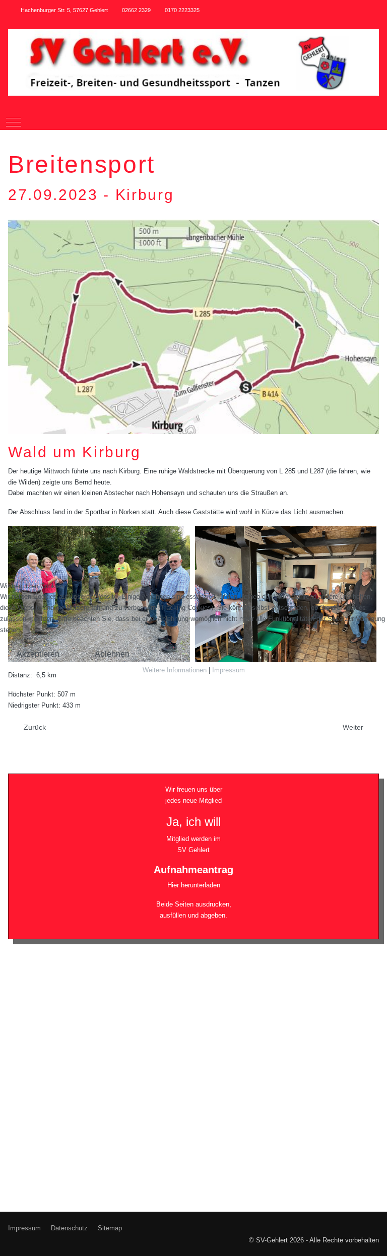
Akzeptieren (38, 654)
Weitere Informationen (175, 670)
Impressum (228, 670)
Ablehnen (112, 654)
